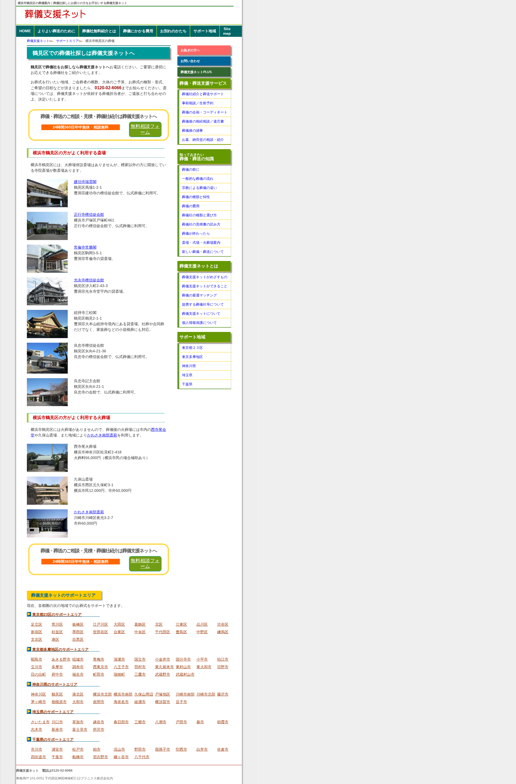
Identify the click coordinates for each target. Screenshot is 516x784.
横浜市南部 (123, 694)
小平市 (202, 659)
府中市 (57, 674)
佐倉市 (222, 749)
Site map (227, 31)
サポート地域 (205, 31)
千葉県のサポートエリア (53, 739)
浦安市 (57, 749)
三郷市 (140, 722)
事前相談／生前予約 (197, 103)
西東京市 (100, 667)
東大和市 (204, 667)
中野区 (202, 632)
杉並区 (57, 632)
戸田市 (181, 722)
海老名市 (121, 702)
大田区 (119, 624)
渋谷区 (222, 624)
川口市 (57, 722)
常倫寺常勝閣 (85, 247)
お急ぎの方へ (190, 50)
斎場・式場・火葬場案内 (201, 243)
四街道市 (38, 757)
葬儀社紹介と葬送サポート (203, 94)
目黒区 (78, 639)
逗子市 (181, 702)
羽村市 (140, 667)
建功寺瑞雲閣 (85, 182)
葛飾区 (140, 624)
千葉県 (187, 384)
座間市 (98, 702)
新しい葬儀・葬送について (203, 252)
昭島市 (36, 659)
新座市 (57, 729)
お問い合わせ (190, 61)
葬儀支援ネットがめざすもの (204, 277)
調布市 (78, 667)
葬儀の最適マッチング (199, 295)
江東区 (181, 624)
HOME (25, 31)
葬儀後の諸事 (192, 130)
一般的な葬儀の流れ (197, 179)
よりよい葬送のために (56, 31)
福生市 (78, 674)
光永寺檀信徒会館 (89, 280)
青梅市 (98, 659)
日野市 (222, 667)
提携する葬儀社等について (203, 304)
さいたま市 (40, 722)
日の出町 (38, 674)
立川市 (36, 667)
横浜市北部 (102, 694)
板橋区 (78, 624)
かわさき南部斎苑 (102, 435)
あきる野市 (61, 659)
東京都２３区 (192, 348)
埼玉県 (187, 375)
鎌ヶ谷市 (121, 757)
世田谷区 (100, 632)
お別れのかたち (173, 31)
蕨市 (200, 722)
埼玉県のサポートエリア (53, 712)
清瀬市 (119, 659)
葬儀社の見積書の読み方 (201, 224)
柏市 (97, 749)
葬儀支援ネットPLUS (196, 72)
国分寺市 (183, 659)
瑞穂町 (119, 674)
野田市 (140, 749)
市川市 (36, 749)
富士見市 (79, 729)
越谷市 (98, 722)
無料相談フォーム (145, 129)
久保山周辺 (143, 694)
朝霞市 (222, 722)
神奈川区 (38, 694)
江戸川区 (100, 624)
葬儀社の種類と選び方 (199, 215)
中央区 (140, 632)
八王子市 (121, 667)
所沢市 (98, 729)
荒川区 (57, 624)
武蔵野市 (162, 674)
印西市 (181, 749)
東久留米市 (164, 667)
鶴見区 (57, 694)
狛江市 (222, 659)
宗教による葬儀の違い (199, 188)
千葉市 (57, 757)
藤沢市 (222, 694)
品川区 (202, 624)
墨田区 (78, 632)
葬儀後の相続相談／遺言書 (203, 121)
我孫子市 (162, 749)
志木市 (36, 729)
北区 (159, 624)
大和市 (78, 702)
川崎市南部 (185, 694)
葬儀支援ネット (38, 41)
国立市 (140, 659)
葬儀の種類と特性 (196, 197)
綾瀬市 (140, 702)
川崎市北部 (205, 694)
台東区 (119, 632)
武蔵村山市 (185, 674)
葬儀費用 (138, 31)
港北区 (78, 694)
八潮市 (160, 722)
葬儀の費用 (190, 206)
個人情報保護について (199, 323)
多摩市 (57, 667)
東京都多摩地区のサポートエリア (60, 649)
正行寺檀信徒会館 (89, 214)
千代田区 (162, 632)
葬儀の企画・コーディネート (204, 112)
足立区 (36, 624)
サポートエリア (67, 41)
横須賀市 (162, 702)
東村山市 (183, 667)
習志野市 (100, 757)
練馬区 (222, 632)
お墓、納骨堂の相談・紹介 (203, 140)
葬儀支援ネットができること (204, 286)
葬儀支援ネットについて (201, 314)
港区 (55, 639)
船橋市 (78, 757)
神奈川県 (189, 366)
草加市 (78, 722)
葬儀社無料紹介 (99, 31)
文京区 (36, 639)
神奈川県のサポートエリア (54, 684)
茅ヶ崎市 (38, 702)
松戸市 (78, 749)
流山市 (119, 749)
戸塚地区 (162, 694)
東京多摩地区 (192, 357)
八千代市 (141, 757)
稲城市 (78, 659)
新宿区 (36, 632)
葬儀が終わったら (196, 233)
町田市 (98, 674)
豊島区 (181, 632)
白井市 (202, 749)
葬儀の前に (190, 169)
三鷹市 (140, 674)
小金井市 (162, 659)
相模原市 (59, 702)
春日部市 (121, 722)
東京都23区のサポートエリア (57, 614)
